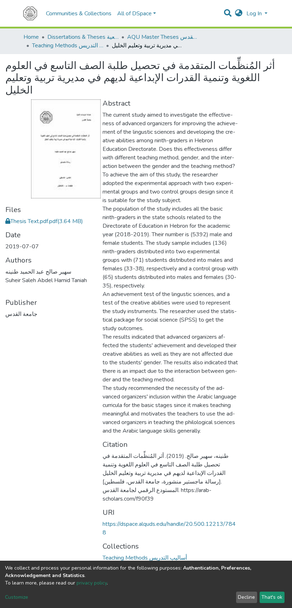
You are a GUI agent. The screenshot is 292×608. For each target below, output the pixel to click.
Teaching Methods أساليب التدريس (67, 45)
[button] (239, 13)
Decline (246, 597)
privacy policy (92, 583)
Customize (16, 597)
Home (31, 37)
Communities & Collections (78, 13)
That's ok (271, 597)
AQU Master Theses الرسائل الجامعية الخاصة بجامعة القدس (162, 37)
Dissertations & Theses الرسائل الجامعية (83, 37)
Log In (254, 13)
